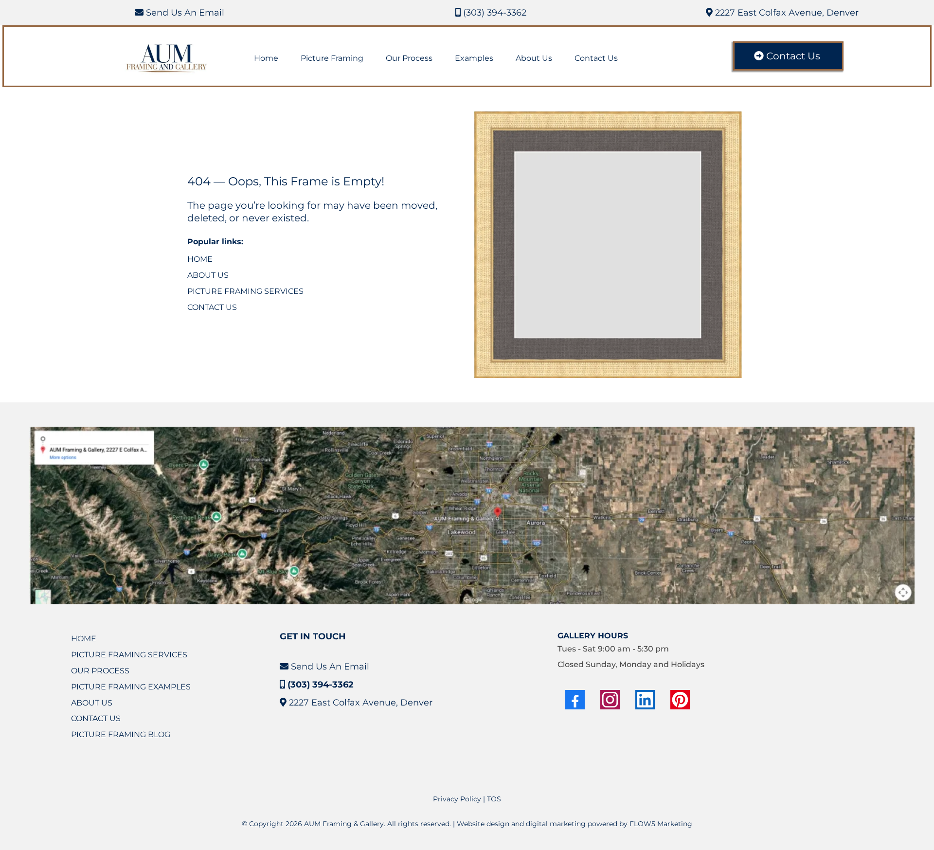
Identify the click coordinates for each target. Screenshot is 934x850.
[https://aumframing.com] (167, 58)
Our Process (409, 58)
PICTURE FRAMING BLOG (120, 734)
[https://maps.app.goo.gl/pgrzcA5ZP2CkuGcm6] (472, 516)
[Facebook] (575, 699)
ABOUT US (208, 275)
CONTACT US (212, 307)
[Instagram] (610, 699)
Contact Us (596, 58)
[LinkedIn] (645, 699)
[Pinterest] (680, 699)
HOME (200, 259)
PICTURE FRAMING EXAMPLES (131, 686)
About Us (534, 58)
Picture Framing (332, 58)
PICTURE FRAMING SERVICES (245, 291)
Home (266, 58)
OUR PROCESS (100, 670)
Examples (474, 58)
